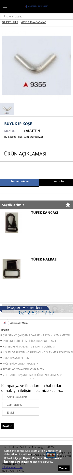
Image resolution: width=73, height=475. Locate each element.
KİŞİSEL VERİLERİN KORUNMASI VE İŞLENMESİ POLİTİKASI (38, 352)
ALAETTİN (33, 130)
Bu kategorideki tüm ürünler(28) (23, 136)
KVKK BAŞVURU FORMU (17, 358)
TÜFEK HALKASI (44, 259)
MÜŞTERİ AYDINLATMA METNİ (21, 363)
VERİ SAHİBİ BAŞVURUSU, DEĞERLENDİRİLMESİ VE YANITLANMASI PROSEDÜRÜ (31, 375)
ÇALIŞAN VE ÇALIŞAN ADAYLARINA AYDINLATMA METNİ (36, 335)
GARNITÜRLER (10, 22)
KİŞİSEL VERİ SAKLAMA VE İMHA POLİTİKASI (29, 346)
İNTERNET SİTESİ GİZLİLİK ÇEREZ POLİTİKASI (29, 341)
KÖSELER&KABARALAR (33, 22)
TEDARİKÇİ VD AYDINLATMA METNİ (24, 369)
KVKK (5, 330)
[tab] (19, 183)
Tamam (63, 468)
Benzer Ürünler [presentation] (20, 181)
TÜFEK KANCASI (44, 212)
